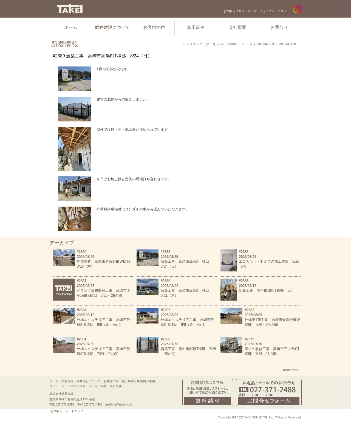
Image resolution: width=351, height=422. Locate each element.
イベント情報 (76, 386)
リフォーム (56, 386)
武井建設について (112, 27)
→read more (289, 370)
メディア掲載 (98, 386)
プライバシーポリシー (274, 11)
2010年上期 (266, 44)
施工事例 (196, 27)
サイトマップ (248, 11)
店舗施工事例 (146, 381)
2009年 (247, 44)
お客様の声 (154, 27)
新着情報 (67, 381)
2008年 (232, 44)
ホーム (70, 27)
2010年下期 (288, 44)
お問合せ (230, 11)
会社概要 (237, 27)
